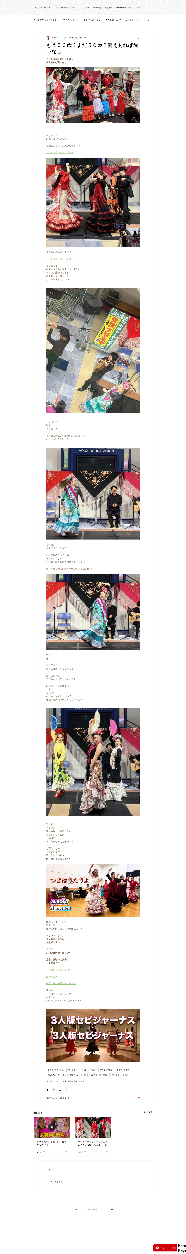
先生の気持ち (79, 1081)
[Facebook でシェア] (47, 1090)
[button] (149, 20)
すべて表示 (148, 1112)
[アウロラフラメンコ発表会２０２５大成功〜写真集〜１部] (93, 1127)
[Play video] (93, 890)
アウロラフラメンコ (56, 1070)
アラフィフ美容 (123, 1070)
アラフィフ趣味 (106, 1070)
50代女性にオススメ (87, 1070)
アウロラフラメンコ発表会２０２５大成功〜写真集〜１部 (92, 1143)
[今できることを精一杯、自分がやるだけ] (52, 1127)
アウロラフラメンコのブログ (46, 20)
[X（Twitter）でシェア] (53, 1090)
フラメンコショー (70, 20)
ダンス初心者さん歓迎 (99, 1075)
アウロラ (71, 1070)
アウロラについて (113, 20)
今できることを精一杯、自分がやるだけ (51, 1143)
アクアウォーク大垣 (120, 1075)
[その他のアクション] (138, 37)
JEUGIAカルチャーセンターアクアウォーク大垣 (67, 1075)
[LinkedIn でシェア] (60, 1090)
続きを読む (130, 20)
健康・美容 (67, 1081)
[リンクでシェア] (66, 1090)
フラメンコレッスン (92, 20)
